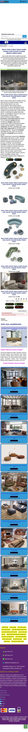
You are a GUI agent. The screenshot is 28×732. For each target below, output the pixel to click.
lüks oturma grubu (6, 629)
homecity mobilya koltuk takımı (19, 629)
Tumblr (3, 705)
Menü (24, 1)
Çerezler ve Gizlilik (3, 692)
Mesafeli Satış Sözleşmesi (5, 694)
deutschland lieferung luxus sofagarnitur (16, 634)
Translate (11, 46)
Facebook (4, 699)
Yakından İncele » (14, 391)
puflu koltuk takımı (17, 639)
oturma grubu (13, 627)
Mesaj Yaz (26, 726)
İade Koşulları (2, 697)
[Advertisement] (14, 19)
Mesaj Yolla (10, 159)
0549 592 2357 (20, 304)
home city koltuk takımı (20, 636)
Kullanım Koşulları (3, 690)
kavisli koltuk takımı (6, 639)
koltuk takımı (5, 627)
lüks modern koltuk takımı (17, 641)
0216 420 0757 (10, 304)
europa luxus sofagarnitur (8, 636)
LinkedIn (3, 703)
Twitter (3, 701)
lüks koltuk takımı (22, 627)
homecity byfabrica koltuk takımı (9, 631)
